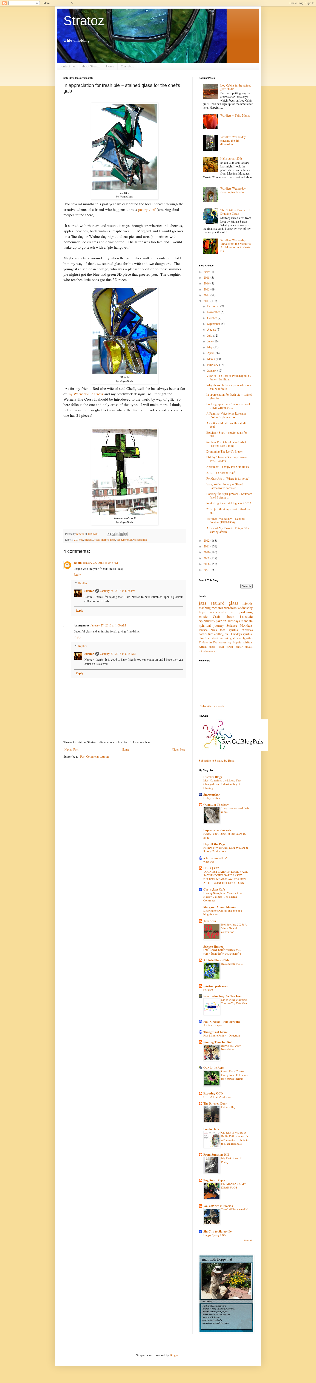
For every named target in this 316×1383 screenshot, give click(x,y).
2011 (207, 546)
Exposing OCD (213, 1093)
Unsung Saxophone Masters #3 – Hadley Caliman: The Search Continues (222, 896)
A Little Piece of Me (216, 960)
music (203, 616)
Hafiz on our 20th (231, 158)
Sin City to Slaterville (217, 1231)
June (210, 341)
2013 (207, 301)
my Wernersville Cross (85, 393)
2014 (207, 295)
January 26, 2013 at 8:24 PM (117, 591)
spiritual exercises (241, 630)
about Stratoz (90, 66)
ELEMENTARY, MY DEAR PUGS (233, 1185)
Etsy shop (127, 66)
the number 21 (124, 539)
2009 (207, 558)
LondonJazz (211, 1129)
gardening (246, 611)
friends (88, 539)
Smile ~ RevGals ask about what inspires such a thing (226, 444)
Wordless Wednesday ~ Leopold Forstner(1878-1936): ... (225, 520)
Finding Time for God (217, 1042)
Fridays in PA (208, 642)
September (214, 324)
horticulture (206, 634)
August (212, 329)
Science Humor (213, 946)
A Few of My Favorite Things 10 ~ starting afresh (228, 530)
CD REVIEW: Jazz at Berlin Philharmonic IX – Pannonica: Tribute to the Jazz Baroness (235, 1138)
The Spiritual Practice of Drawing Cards (235, 212)
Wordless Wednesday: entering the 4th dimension (233, 140)
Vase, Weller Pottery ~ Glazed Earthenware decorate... (224, 486)
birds (214, 630)
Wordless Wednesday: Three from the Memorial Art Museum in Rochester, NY (236, 245)
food (81, 539)
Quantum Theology (216, 804)
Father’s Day (228, 1107)
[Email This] (109, 534)
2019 (207, 272)
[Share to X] (117, 534)
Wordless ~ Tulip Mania (235, 115)
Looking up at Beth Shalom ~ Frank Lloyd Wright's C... (228, 406)
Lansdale (246, 616)
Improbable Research (217, 830)
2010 (207, 552)
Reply (77, 574)
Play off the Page (214, 844)
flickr (212, 647)
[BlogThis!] (113, 534)
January (212, 370)
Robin (78, 562)
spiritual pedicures (215, 986)
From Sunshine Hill (216, 1154)
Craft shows (224, 616)
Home (110, 66)
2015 (207, 289)
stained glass (108, 539)
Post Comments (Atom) (94, 756)
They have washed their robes (235, 810)
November (214, 312)
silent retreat (220, 638)
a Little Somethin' (215, 858)
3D (75, 539)
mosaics (217, 607)
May (210, 347)
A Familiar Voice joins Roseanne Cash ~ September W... (226, 415)
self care (208, 989)
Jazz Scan (209, 921)
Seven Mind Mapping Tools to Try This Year (234, 1001)
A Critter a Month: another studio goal (226, 425)
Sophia (237, 642)
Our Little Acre (213, 1067)
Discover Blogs (212, 777)
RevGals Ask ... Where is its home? (228, 478)
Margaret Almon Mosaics (219, 907)
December (213, 306)
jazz (203, 602)
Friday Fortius (211, 798)
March (211, 359)
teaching (205, 607)
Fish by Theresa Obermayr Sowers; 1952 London (227, 459)
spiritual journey (211, 625)
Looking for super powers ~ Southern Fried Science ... (229, 495)
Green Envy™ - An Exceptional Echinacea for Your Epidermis (234, 1075)
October (212, 318)
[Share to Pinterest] (125, 534)
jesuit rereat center (230, 647)
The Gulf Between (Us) (234, 1209)
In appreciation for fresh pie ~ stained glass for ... (229, 396)
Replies (82, 583)
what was (208, 861)
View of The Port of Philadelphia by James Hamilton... (228, 377)
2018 (207, 277)
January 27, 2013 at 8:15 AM (118, 654)
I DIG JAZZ (211, 868)
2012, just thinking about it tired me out (228, 511)
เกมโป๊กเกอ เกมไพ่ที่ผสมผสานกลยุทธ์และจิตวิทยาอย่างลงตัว (222, 952)
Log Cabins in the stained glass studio (235, 87)
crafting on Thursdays (228, 634)
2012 (207, 540)
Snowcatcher (211, 794)
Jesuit (96, 539)
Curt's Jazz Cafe (214, 889)
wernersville (140, 539)
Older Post (178, 749)
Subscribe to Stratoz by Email (217, 760)
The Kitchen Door (215, 1103)
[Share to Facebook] (121, 534)
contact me (67, 66)
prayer (222, 642)
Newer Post (71, 749)
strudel (249, 647)
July (210, 335)
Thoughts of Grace (215, 1032)
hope (202, 611)
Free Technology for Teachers (222, 996)
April (211, 353)
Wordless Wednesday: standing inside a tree (233, 190)
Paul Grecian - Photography (221, 1021)
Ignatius (248, 638)
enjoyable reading (208, 650)
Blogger (174, 1355)
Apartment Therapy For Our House (227, 467)
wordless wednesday (238, 607)
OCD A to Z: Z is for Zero (218, 1097)
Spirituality (207, 620)
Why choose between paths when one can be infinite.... (229, 387)
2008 (207, 564)
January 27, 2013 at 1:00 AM (108, 625)
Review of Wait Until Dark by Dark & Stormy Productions (225, 849)
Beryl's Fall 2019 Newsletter (231, 1047)
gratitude (235, 638)
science (203, 630)
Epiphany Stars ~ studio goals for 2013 (226, 434)
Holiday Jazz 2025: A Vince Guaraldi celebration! (234, 928)
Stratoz (83, 21)
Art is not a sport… (214, 1025)
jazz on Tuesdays (228, 620)
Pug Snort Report (215, 1180)
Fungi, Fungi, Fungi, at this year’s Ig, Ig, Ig (224, 835)
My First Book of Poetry (231, 1160)
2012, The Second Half (220, 473)
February (213, 365)
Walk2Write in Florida (218, 1206)
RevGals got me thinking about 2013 (228, 503)
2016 (207, 283)
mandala (247, 620)
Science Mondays (239, 625)
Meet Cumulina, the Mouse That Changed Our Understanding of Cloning (222, 784)
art (233, 611)
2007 (207, 570)
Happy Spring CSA (214, 1235)
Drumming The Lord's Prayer (224, 451)
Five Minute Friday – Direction (221, 1035)
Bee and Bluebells (231, 964)
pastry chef (146, 209)
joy (229, 642)
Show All (248, 1240)
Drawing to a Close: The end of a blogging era (222, 912)
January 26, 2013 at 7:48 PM (100, 563)
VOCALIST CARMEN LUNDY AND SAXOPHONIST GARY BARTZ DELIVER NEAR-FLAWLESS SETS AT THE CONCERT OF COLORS (225, 877)
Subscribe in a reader (212, 706)
